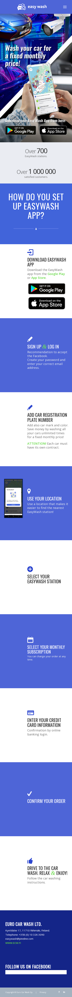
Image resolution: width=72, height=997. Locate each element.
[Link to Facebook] (59, 991)
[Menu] (65, 7)
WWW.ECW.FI (13, 943)
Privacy (43, 992)
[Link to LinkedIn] (64, 991)
